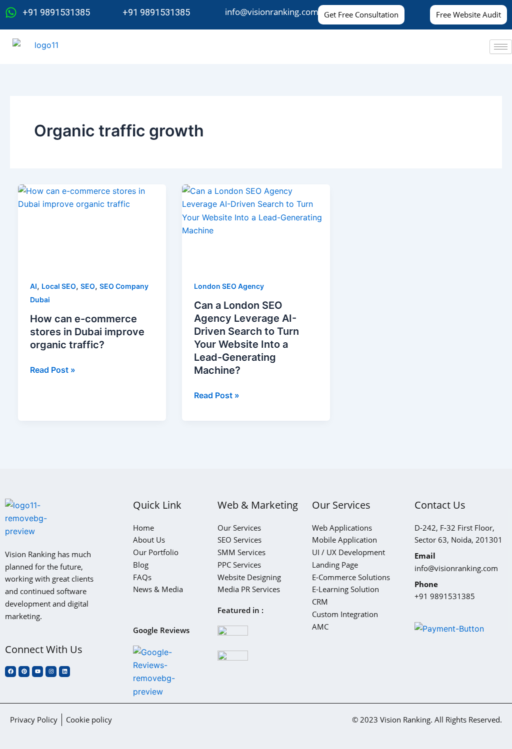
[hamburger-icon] (501, 46)
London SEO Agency (229, 286)
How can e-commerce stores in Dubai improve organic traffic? (87, 332)
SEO (87, 286)
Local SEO (59, 286)
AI (33, 286)
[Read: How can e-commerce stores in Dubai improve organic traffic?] (92, 225)
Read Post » (53, 369)
